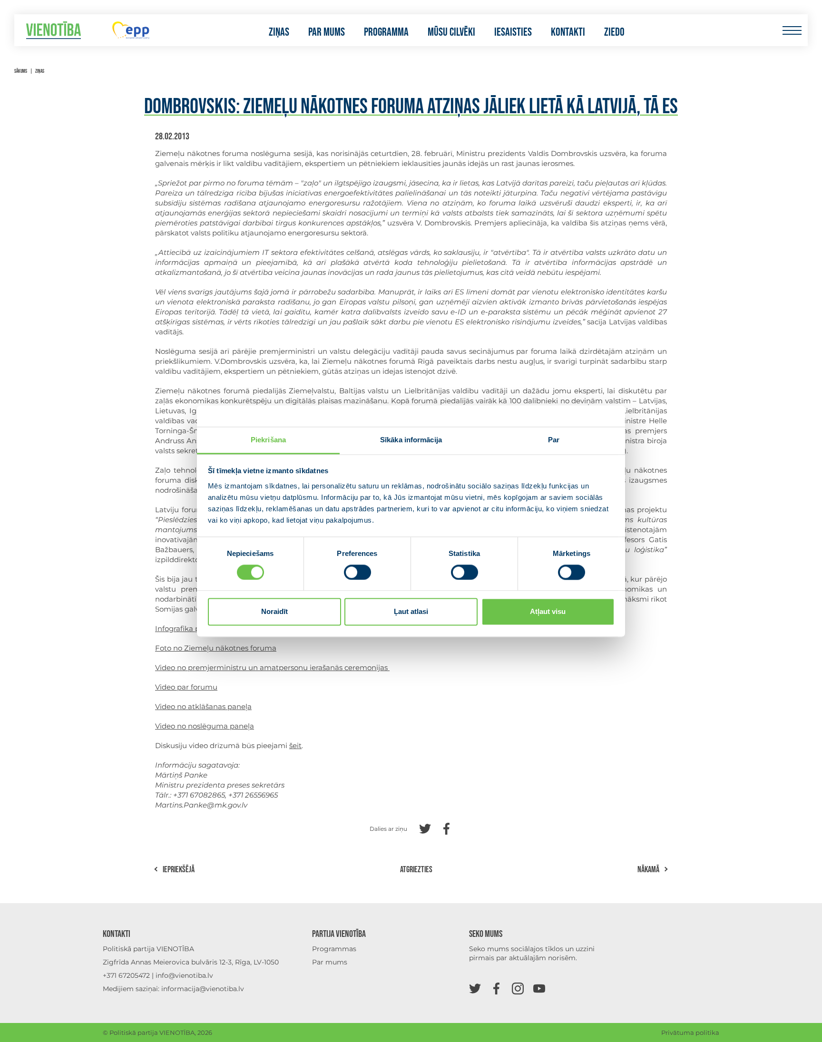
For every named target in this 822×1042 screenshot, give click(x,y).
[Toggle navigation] (792, 30)
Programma (386, 32)
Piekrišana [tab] (268, 440)
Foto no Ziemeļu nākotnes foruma (215, 647)
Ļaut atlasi (411, 612)
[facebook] (496, 988)
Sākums (20, 71)
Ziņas (279, 32)
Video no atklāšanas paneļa (203, 706)
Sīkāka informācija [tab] (411, 440)
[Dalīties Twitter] (425, 827)
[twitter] (475, 988)
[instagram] (517, 988)
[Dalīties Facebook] (446, 827)
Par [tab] (553, 440)
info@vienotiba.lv (184, 975)
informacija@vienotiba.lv (202, 988)
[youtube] (539, 988)
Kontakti (568, 32)
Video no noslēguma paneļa (204, 725)
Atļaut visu (548, 612)
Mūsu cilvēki (451, 32)
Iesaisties (513, 32)
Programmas (334, 949)
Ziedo (614, 32)
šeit (295, 745)
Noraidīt (274, 612)
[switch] (357, 572)
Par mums (326, 32)
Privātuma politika (690, 1032)
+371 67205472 (126, 975)
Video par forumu (186, 686)
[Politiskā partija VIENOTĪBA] (53, 30)
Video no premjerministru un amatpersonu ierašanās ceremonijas (272, 667)
